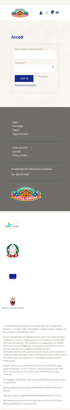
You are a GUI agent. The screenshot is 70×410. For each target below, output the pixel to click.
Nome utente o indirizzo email (29, 49)
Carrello (16, 151)
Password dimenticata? (25, 85)
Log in (24, 78)
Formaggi (17, 126)
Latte (15, 122)
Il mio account (19, 147)
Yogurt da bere (20, 134)
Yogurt (15, 130)
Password (20, 63)
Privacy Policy (19, 155)
